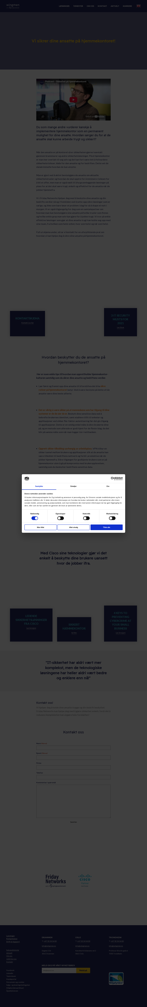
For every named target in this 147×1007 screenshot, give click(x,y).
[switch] (60, 518)
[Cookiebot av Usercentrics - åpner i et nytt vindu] (113, 478)
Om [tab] (107, 486)
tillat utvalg (73, 527)
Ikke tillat (40, 527)
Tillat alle (106, 527)
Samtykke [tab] (39, 486)
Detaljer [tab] (73, 486)
